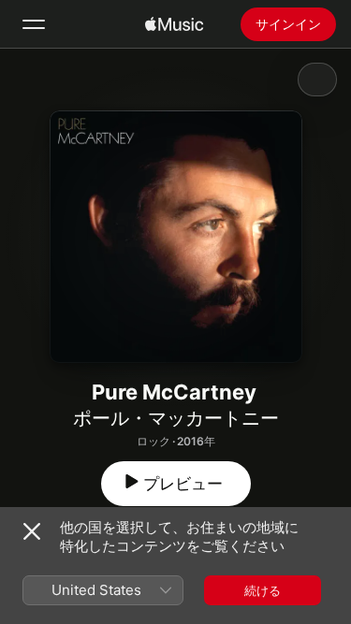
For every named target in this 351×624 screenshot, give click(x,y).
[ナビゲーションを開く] (33, 24)
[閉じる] (31, 531)
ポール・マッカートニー (176, 418)
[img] (174, 24)
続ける (262, 590)
